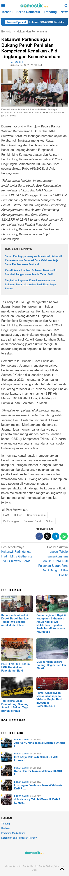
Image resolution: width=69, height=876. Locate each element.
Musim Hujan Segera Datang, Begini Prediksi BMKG (51, 665)
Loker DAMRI (21, 739)
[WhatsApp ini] (64, 536)
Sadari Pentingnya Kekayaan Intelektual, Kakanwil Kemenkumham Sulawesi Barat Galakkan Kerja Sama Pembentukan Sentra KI (33, 260)
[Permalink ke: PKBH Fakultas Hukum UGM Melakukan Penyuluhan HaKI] (17, 649)
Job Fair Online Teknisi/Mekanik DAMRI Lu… (39, 744)
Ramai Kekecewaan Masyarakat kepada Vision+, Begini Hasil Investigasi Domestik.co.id (49, 699)
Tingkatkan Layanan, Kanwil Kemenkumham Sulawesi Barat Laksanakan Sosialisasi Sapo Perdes (30, 284)
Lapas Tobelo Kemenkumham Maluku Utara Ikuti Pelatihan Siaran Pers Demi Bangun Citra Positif (53, 560)
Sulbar (50, 521)
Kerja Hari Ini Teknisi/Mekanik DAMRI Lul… (38, 772)
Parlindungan (11, 521)
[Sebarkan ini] (39, 536)
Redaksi (5, 828)
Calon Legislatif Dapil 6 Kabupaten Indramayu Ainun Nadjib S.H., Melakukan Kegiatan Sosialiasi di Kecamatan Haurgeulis (51, 623)
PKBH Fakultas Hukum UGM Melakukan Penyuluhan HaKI (15, 667)
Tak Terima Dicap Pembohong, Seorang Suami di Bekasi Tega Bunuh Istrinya (15, 705)
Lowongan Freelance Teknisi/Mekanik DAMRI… (38, 786)
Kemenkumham (36, 515)
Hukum (18, 515)
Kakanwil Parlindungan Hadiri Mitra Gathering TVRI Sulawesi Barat (16, 553)
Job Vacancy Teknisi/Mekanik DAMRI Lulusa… (37, 801)
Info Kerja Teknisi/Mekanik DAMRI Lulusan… (36, 758)
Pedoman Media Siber (13, 833)
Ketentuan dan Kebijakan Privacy (19, 837)
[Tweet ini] (47, 536)
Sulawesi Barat (32, 521)
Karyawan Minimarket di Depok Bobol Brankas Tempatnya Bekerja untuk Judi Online (16, 620)
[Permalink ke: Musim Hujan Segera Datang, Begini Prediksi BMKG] (52, 648)
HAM (6, 515)
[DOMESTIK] (34, 5)
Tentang (5, 823)
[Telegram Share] (55, 536)
